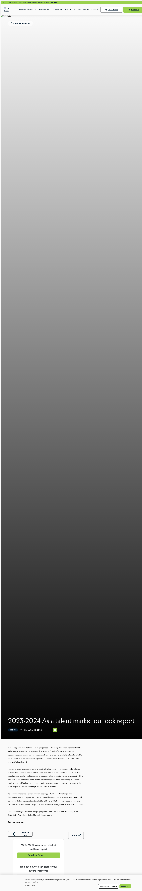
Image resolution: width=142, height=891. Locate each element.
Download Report (36, 855)
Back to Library (25, 833)
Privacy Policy (30, 885)
